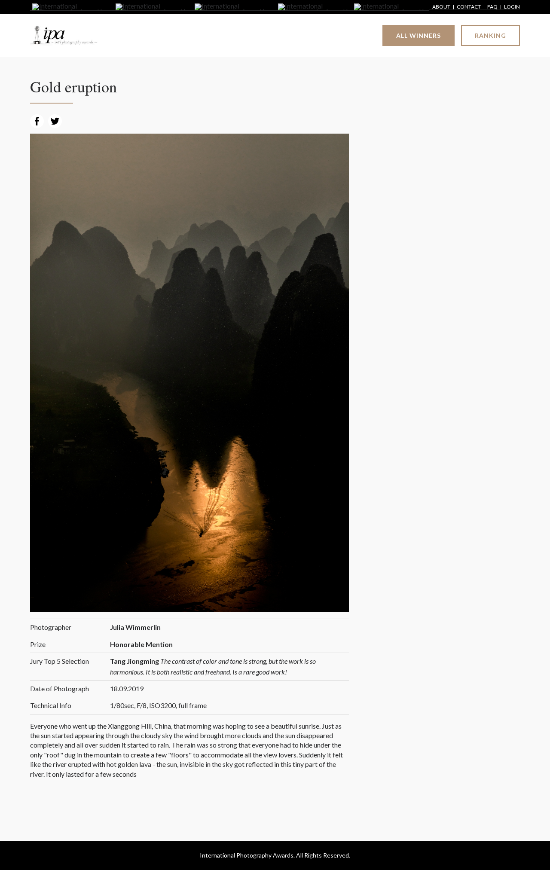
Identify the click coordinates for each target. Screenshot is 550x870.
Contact (469, 7)
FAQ (492, 7)
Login (512, 7)
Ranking (490, 35)
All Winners (418, 35)
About (441, 7)
